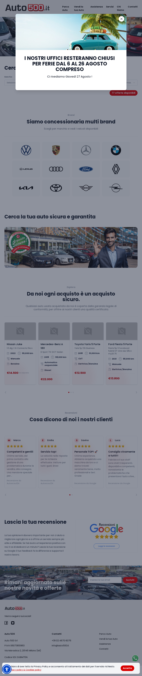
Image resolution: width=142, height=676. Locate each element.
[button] (7, 669)
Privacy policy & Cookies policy (24, 669)
